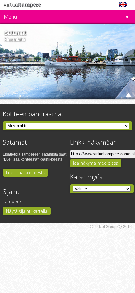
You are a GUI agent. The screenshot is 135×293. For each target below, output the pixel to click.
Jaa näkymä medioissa (95, 163)
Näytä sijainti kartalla (26, 211)
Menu (10, 16)
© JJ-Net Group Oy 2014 (111, 226)
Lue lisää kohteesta (25, 172)
